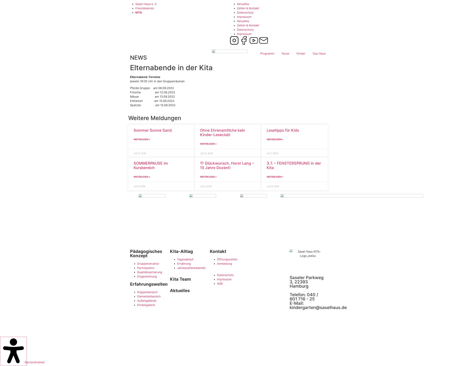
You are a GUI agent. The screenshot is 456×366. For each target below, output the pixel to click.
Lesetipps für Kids (283, 130)
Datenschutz (245, 12)
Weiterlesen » (142, 139)
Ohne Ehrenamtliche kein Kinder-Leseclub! (222, 132)
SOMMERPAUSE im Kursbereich (151, 165)
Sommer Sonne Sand (153, 130)
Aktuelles (243, 4)
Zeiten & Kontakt (248, 8)
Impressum (244, 17)
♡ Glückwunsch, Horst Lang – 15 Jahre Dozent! (227, 165)
